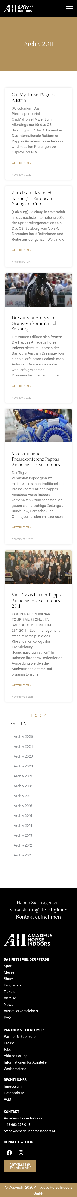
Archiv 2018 (23, 785)
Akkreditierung (16, 1055)
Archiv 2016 (23, 805)
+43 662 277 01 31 (18, 1124)
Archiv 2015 (23, 815)
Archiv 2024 (23, 746)
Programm (12, 985)
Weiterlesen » (21, 163)
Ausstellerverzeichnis (21, 1010)
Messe (9, 972)
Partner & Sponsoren (21, 1036)
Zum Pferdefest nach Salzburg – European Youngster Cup (32, 198)
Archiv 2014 (23, 825)
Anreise (10, 997)
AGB (7, 1099)
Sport (8, 965)
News (8, 1004)
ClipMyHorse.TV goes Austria (33, 97)
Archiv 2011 (38, 43)
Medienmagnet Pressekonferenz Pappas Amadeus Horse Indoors (36, 459)
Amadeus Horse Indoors (23, 1118)
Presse (9, 1042)
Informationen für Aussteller (26, 1062)
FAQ (7, 1017)
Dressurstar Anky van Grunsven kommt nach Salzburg (34, 323)
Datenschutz (14, 1092)
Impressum (13, 1086)
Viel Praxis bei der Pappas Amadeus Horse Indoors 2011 (37, 600)
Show (8, 978)
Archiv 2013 (23, 835)
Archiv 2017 (23, 795)
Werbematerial (15, 1068)
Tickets (9, 991)
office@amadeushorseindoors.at (29, 1130)
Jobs (7, 1049)
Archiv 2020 (23, 766)
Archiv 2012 (23, 845)
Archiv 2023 (23, 756)
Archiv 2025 (23, 736)
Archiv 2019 (23, 776)
